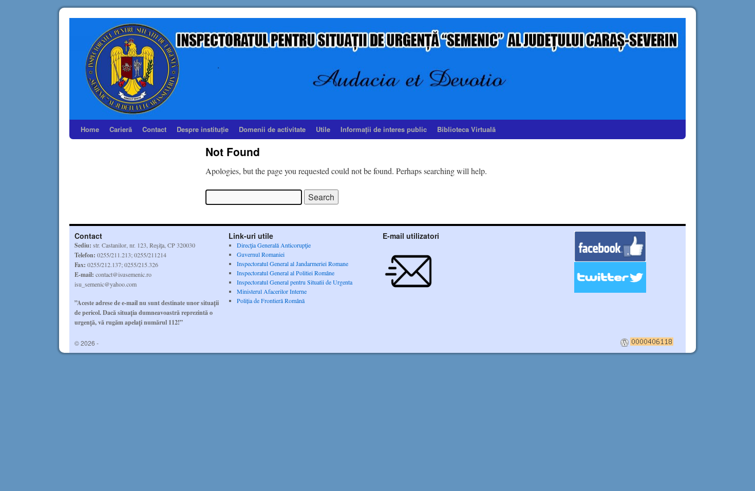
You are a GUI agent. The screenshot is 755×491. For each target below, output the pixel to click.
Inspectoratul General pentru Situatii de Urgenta (294, 282)
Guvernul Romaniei (261, 254)
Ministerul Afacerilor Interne (272, 291)
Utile (323, 129)
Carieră (120, 129)
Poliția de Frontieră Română (271, 300)
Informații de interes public (384, 129)
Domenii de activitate (272, 129)
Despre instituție (203, 129)
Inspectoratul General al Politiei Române (285, 273)
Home (90, 129)
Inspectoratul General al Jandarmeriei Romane (292, 263)
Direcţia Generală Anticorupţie (274, 245)
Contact (154, 129)
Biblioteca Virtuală (466, 129)
